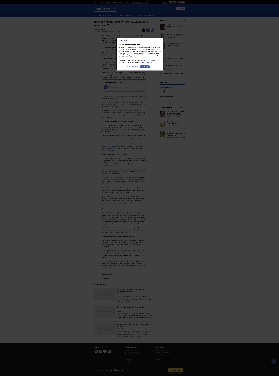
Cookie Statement (147, 62)
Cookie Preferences (132, 66)
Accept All (145, 66)
